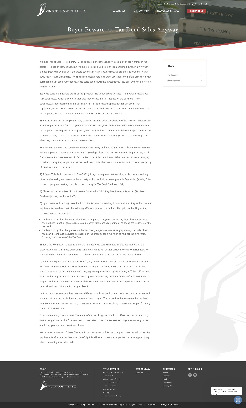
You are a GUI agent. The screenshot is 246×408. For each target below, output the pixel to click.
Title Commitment (110, 382)
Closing (106, 392)
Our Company (141, 11)
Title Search (108, 376)
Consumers (167, 382)
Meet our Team (142, 372)
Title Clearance (109, 386)
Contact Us (196, 11)
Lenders (166, 376)
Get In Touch (195, 369)
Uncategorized (173, 80)
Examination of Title (111, 379)
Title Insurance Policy (112, 396)
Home (159, 4)
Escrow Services (109, 389)
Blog (171, 66)
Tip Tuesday (172, 75)
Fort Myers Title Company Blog (178, 4)
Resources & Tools (168, 11)
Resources (169, 369)
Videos (166, 372)
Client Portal (201, 4)
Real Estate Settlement (113, 372)
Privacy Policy (168, 386)
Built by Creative (170, 405)
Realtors (166, 379)
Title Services (117, 11)
